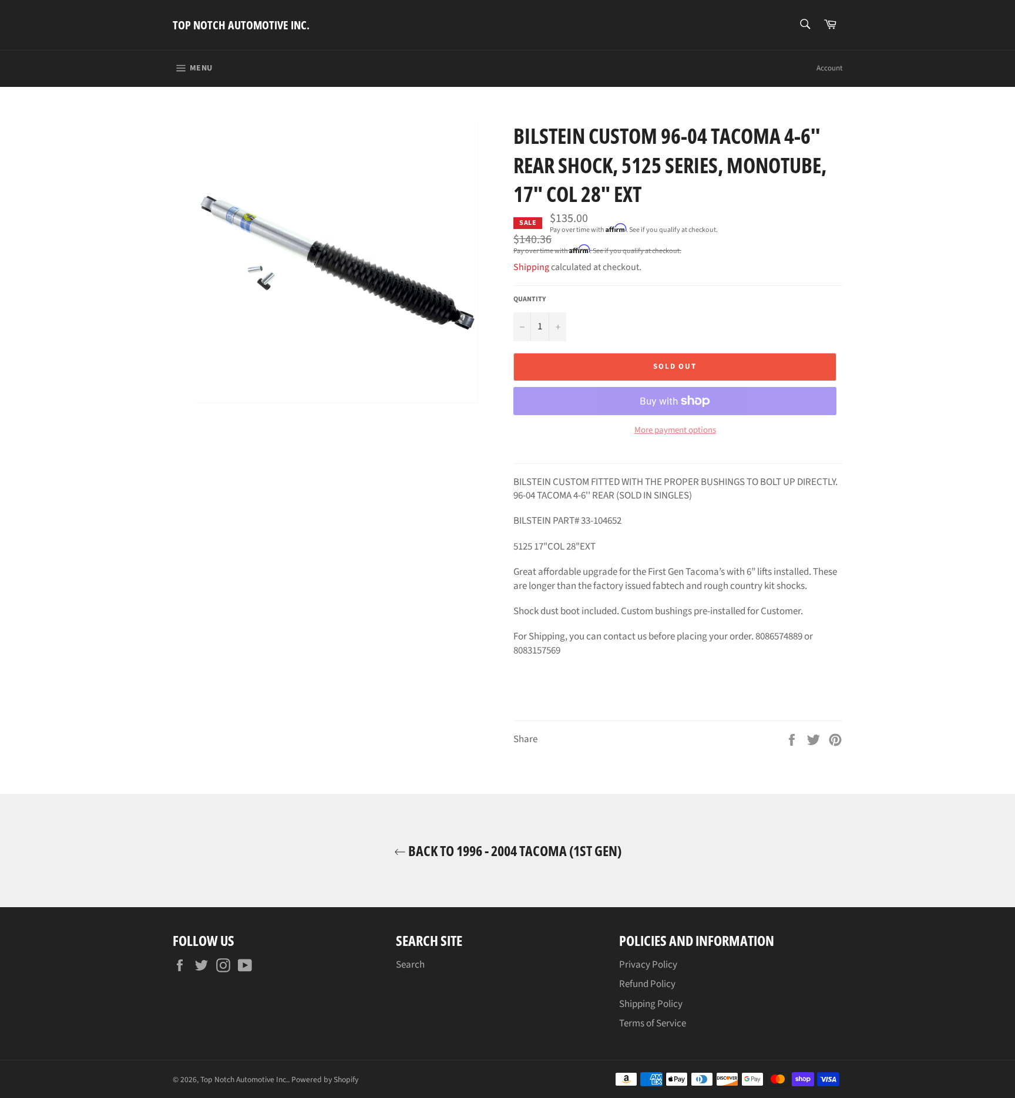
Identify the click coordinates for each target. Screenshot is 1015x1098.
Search (410, 965)
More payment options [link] (675, 430)
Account (829, 68)
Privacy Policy (648, 965)
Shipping (531, 267)
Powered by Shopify (324, 1079)
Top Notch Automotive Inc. (241, 25)
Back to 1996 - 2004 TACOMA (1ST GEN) (513, 850)
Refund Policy (647, 984)
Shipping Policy (651, 1004)
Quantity (529, 299)
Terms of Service (652, 1023)
